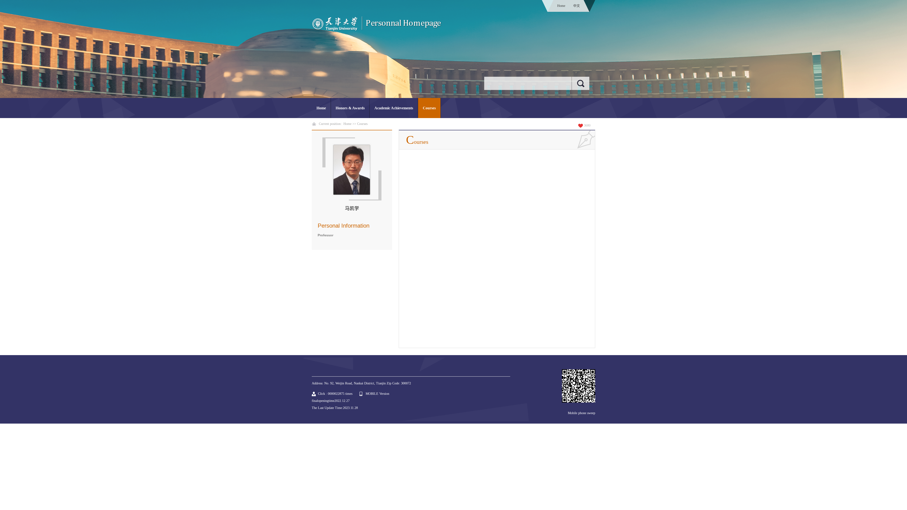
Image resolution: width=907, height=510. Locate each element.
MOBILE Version (377, 393)
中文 (576, 6)
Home (561, 6)
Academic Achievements (393, 108)
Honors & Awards (350, 108)
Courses (429, 108)
